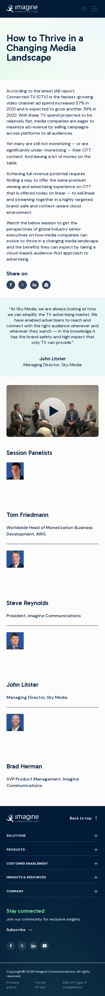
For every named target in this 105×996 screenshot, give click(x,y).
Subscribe (16, 929)
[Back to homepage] (22, 9)
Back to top (81, 818)
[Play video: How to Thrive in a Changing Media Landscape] (52, 411)
